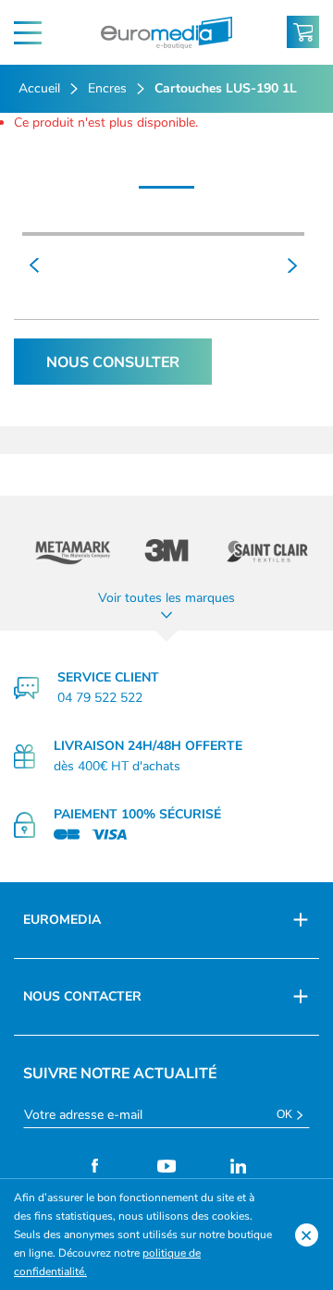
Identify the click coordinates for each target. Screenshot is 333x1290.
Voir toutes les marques (166, 598)
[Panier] (303, 32)
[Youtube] (166, 1166)
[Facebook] (95, 1166)
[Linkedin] (239, 1166)
